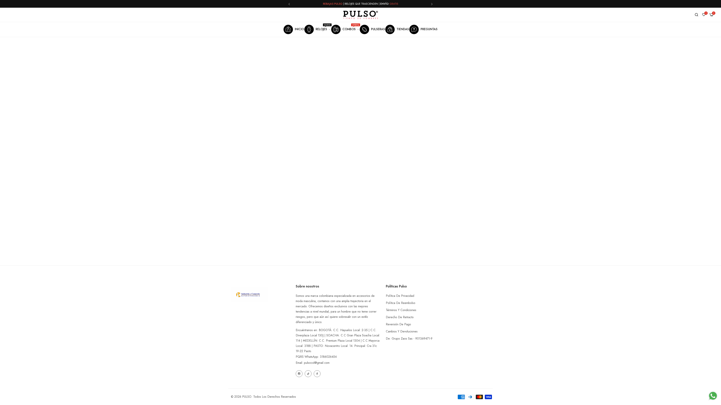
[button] (289, 4)
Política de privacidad (400, 296)
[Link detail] (299, 373)
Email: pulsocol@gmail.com (313, 363)
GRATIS (393, 4)
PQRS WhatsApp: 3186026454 (316, 357)
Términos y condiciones (401, 310)
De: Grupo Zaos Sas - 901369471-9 (409, 338)
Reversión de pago (398, 324)
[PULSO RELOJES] (360, 15)
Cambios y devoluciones (402, 331)
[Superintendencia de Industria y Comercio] (249, 295)
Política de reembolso (400, 303)
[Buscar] (696, 14)
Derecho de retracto (400, 317)
